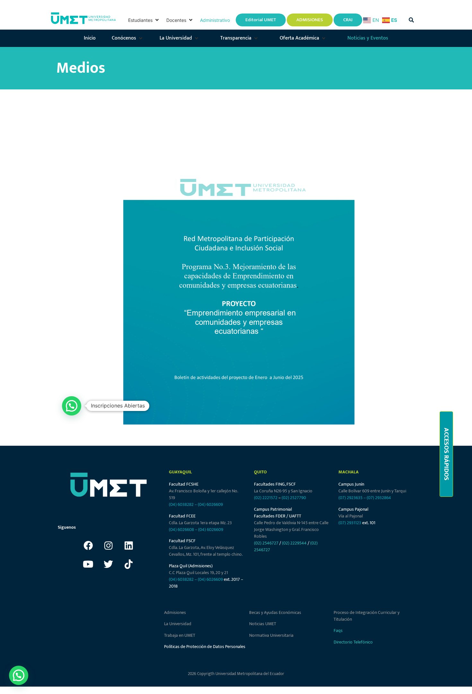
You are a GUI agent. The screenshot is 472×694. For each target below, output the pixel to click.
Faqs (338, 630)
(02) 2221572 (265, 497)
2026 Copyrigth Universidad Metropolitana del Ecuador (236, 673)
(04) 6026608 (181, 529)
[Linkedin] (128, 545)
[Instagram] (108, 545)
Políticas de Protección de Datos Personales (204, 646)
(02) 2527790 (294, 497)
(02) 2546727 (266, 543)
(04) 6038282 (181, 504)
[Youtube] (88, 564)
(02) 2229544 (294, 543)
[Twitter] (108, 564)
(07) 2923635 (350, 497)
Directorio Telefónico (353, 642)
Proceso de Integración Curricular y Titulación (366, 616)
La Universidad (177, 623)
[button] (144, 20)
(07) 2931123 (350, 522)
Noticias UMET (262, 623)
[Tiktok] (128, 564)
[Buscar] (411, 20)
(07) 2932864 (379, 497)
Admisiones (175, 612)
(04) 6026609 (210, 504)
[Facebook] (88, 545)
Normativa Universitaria (271, 635)
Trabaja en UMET (179, 635)
